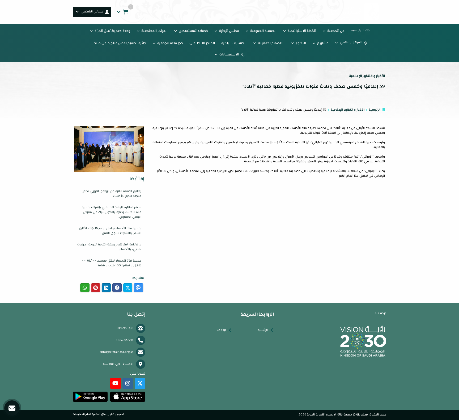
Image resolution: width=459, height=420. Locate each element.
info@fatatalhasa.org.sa (116, 352)
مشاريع (323, 43)
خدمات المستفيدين (193, 31)
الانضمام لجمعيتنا (271, 43)
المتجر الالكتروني (202, 43)
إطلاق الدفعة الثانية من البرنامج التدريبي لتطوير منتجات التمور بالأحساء (111, 194)
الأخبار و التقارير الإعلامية (347, 109)
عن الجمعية (336, 31)
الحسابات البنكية (233, 43)
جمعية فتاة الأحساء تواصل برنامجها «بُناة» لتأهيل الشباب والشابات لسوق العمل (110, 231)
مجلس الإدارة (229, 31)
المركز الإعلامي (351, 42)
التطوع (301, 43)
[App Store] (127, 396)
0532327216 (124, 340)
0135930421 (125, 328)
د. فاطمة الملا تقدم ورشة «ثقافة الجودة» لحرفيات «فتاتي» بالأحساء (109, 247)
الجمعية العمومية (263, 31)
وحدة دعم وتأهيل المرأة (112, 31)
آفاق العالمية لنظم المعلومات (90, 414)
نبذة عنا (221, 330)
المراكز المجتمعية (154, 31)
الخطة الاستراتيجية (302, 31)
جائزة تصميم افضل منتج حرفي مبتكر (119, 43)
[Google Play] (90, 396)
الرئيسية (357, 30)
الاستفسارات (229, 54)
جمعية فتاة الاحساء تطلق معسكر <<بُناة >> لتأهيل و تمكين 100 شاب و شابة (111, 263)
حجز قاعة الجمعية (170, 43)
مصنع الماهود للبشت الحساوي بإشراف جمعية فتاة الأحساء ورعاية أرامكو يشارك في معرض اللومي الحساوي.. (111, 212)
